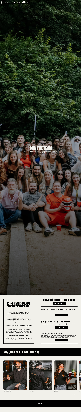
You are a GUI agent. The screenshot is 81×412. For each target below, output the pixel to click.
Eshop (26, 2)
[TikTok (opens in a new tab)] (76, 2)
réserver (7, 2)
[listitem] (15, 376)
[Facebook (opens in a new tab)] (73, 2)
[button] (79, 2)
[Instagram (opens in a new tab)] (70, 2)
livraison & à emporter (17, 2)
